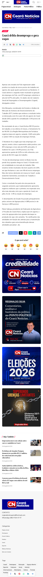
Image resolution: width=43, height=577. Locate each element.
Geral (20, 567)
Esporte (5, 567)
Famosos (13, 567)
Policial (32, 570)
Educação (21, 564)
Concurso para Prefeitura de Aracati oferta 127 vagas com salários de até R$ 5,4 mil (14, 480)
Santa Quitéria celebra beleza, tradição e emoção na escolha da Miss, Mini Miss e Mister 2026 (15, 468)
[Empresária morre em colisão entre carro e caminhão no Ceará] (35, 443)
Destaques (12, 564)
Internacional (7, 570)
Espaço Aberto (31, 564)
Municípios (17, 570)
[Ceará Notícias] (21, 2)
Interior (27, 567)
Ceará (5, 31)
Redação (4, 49)
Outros (25, 570)
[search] (33, 2)
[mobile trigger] (4, 2)
